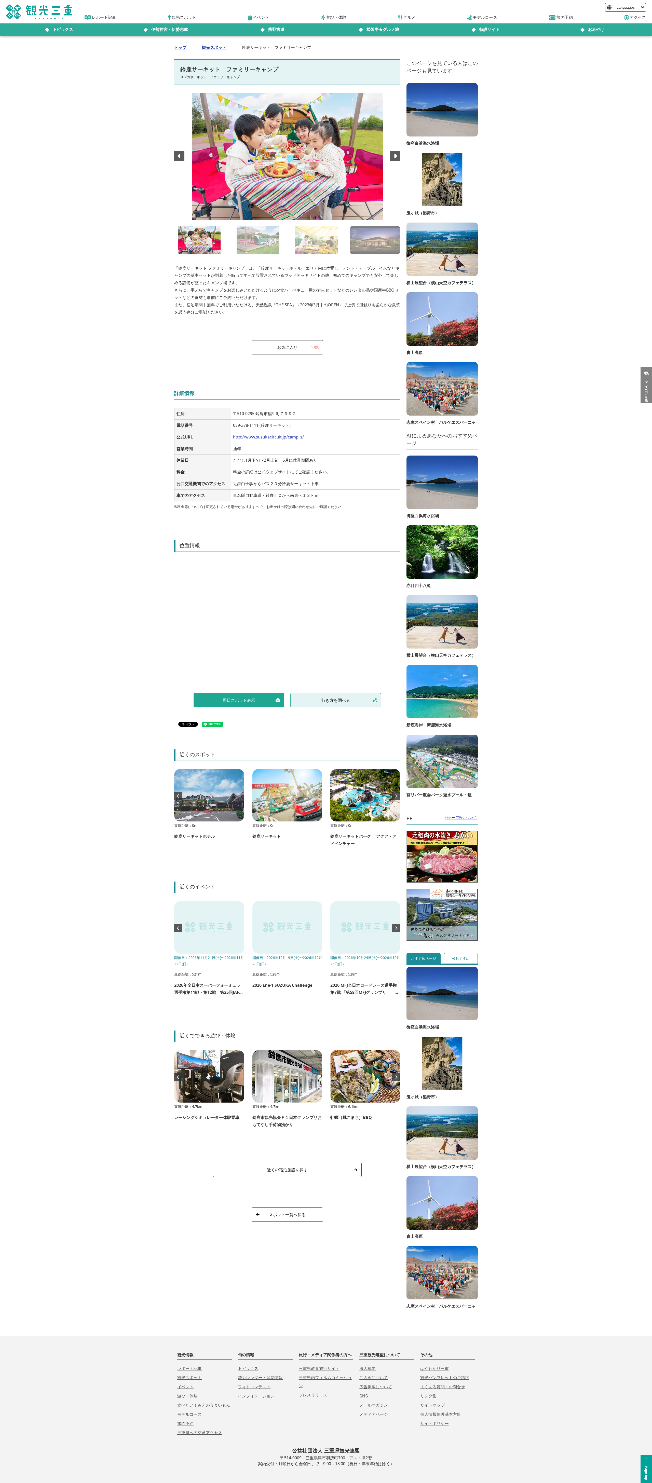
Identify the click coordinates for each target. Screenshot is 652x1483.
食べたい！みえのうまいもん (203, 1405)
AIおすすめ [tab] (461, 958)
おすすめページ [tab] (423, 958)
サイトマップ (432, 1405)
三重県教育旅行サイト (319, 1368)
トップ (180, 47)
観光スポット (214, 47)
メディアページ (373, 1414)
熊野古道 (276, 29)
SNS (363, 1396)
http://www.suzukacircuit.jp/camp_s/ (268, 437)
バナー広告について (461, 817)
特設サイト (489, 29)
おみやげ (596, 29)
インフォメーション (256, 1396)
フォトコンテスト (254, 1387)
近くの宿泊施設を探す (287, 1170)
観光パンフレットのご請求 (444, 1378)
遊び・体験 (187, 1396)
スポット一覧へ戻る (287, 1214)
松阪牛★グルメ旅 (382, 29)
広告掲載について (375, 1387)
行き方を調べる (335, 700)
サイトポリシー (434, 1423)
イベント (185, 1387)
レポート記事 (189, 1368)
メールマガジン (373, 1405)
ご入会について (373, 1378)
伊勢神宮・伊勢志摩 (169, 29)
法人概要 (367, 1368)
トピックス (63, 29)
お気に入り (295, 347)
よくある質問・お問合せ (442, 1387)
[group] (209, 806)
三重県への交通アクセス (199, 1433)
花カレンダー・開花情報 (260, 1378)
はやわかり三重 (434, 1368)
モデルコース (189, 1414)
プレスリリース (313, 1395)
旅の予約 (185, 1423)
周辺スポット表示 (239, 700)
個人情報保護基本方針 (440, 1414)
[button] (395, 156)
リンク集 (428, 1396)
